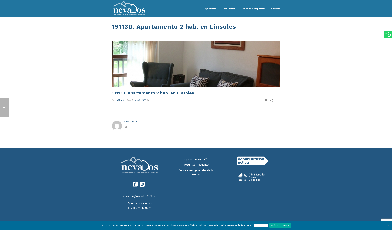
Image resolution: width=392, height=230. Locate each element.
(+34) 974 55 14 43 (140, 203)
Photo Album (228, 33)
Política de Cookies (280, 225)
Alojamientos (209, 8)
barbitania (120, 100)
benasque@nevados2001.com (139, 196)
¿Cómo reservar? (196, 159)
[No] (388, 225)
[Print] (266, 100)
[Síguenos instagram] (142, 184)
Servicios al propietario (253, 8)
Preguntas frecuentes (196, 164)
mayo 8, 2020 (139, 100)
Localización (228, 8)
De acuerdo (261, 225)
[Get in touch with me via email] (126, 127)
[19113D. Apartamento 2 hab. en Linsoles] (196, 64)
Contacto (275, 8)
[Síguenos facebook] (135, 184)
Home (216, 33)
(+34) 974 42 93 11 (139, 207)
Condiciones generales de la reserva (196, 172)
